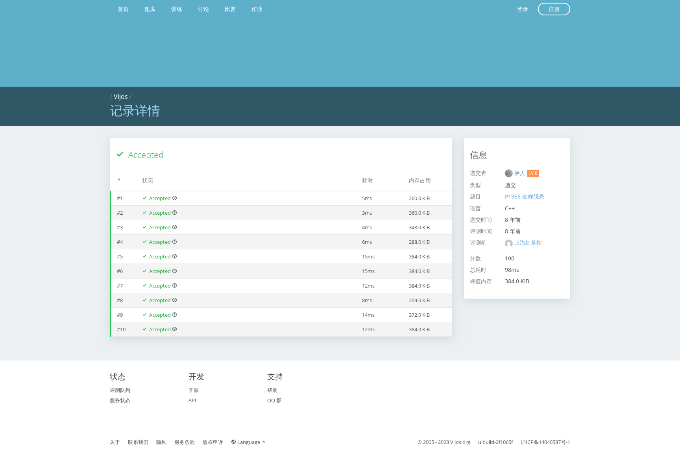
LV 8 (533, 173)
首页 (123, 9)
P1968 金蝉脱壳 (524, 196)
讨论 (203, 9)
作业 (256, 9)
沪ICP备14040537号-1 (545, 442)
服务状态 (120, 400)
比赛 (230, 9)
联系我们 (138, 442)
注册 (554, 9)
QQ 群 (274, 400)
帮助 (272, 390)
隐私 (161, 442)
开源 (193, 390)
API (192, 400)
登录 (522, 9)
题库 (149, 9)
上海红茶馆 (528, 242)
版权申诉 (213, 442)
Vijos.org (460, 442)
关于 (115, 442)
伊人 (520, 172)
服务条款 (184, 442)
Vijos (121, 96)
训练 (176, 9)
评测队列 (120, 390)
